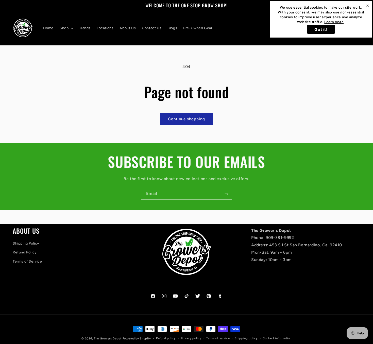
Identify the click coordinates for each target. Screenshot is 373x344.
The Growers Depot (108, 338)
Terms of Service (27, 261)
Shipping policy (246, 338)
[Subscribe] (226, 194)
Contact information (277, 338)
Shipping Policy (26, 243)
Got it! (320, 29)
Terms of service (218, 338)
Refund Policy (25, 252)
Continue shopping (186, 119)
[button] (66, 28)
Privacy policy (191, 338)
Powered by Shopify (137, 338)
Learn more (334, 22)
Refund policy (166, 338)
